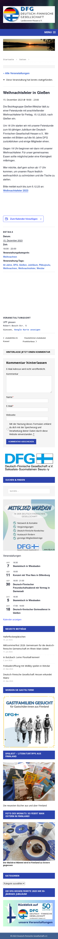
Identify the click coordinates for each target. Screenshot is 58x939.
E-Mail (9, 405)
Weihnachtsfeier (26, 268)
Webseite (10, 414)
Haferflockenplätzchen (14, 636)
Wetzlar (40, 268)
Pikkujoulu (44, 264)
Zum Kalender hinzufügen (24, 218)
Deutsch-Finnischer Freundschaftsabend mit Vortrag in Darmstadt (31, 588)
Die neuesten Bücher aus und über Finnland (25, 805)
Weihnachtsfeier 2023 (15, 190)
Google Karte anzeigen (27, 330)
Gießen (23, 264)
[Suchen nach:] (29, 491)
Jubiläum (33, 264)
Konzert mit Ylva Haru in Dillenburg (31, 575)
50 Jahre (7, 264)
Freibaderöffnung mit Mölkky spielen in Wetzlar (26, 665)
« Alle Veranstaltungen (16, 73)
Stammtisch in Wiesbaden (26, 566)
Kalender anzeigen (12, 619)
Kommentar (12, 373)
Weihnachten (10, 256)
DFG (15, 264)
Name (9, 397)
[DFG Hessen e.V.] (29, 45)
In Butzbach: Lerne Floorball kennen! (21, 657)
